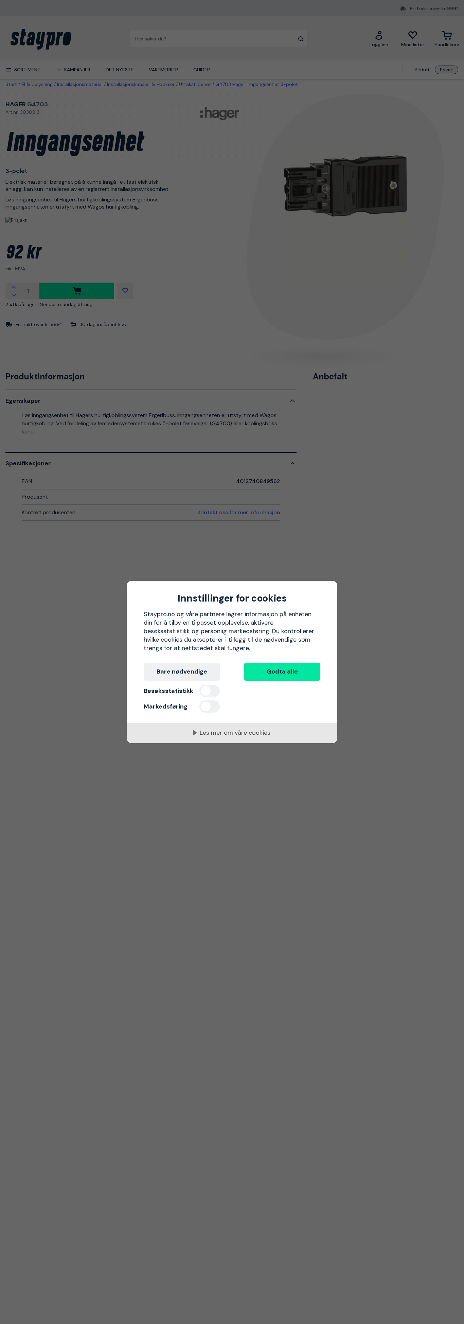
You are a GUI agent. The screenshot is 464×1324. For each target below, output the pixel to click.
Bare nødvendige (182, 671)
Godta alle (282, 671)
